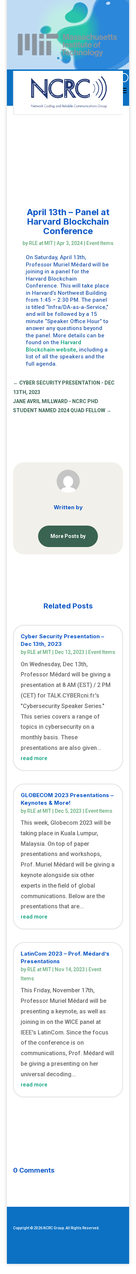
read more (34, 758)
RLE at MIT (41, 243)
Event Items (100, 243)
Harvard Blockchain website (53, 346)
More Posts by (68, 536)
